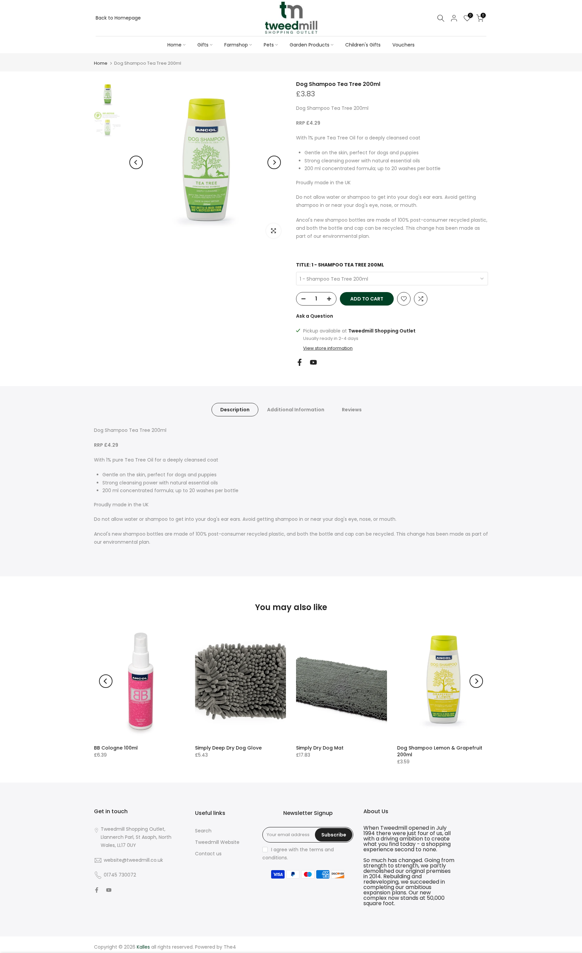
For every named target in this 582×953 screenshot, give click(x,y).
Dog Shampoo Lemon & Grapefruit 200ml (439, 751)
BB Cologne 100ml (116, 747)
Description (235, 409)
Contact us (208, 853)
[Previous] (136, 162)
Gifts (202, 44)
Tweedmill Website (217, 842)
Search (203, 830)
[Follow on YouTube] (313, 362)
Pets (269, 44)
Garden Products (309, 44)
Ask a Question (314, 316)
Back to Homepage (118, 17)
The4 (230, 947)
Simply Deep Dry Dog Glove (228, 747)
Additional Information (295, 409)
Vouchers (403, 44)
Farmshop (236, 44)
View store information (328, 348)
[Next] (274, 162)
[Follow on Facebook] (299, 362)
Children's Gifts (363, 44)
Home (174, 44)
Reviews (352, 409)
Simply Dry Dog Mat (320, 747)
